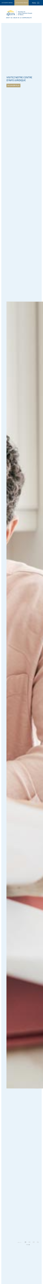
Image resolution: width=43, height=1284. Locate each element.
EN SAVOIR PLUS (13, 85)
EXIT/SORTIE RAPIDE (7, 2)
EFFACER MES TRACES (22, 2)
